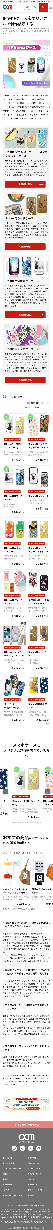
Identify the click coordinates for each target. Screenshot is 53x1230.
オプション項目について (37, 1168)
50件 (42, 403)
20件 (38, 403)
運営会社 (31, 1195)
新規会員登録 (8, 1184)
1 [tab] (13, 822)
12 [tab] (40, 822)
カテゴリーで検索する (28, 1125)
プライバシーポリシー (36, 1190)
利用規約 (6, 1190)
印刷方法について (34, 1163)
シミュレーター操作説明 (12, 1168)
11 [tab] (37, 822)
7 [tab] (28, 822)
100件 (48, 403)
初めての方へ (33, 1158)
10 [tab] (35, 822)
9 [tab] (32, 822)
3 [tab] (18, 822)
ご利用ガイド (8, 1158)
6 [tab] (25, 822)
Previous (5, 792)
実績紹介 (6, 1179)
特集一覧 (31, 1179)
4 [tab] (20, 822)
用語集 (5, 1174)
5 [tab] (23, 822)
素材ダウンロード (34, 1174)
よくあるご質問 (8, 1163)
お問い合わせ (33, 1184)
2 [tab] (15, 822)
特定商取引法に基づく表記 (12, 1195)
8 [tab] (30, 822)
